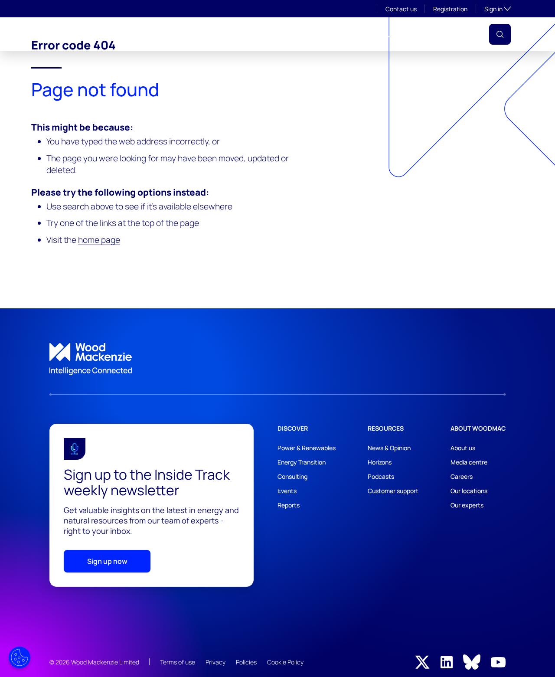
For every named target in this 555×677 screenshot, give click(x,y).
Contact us (401, 9)
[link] (277, 359)
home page (99, 239)
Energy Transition (302, 462)
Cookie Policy (285, 662)
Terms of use (177, 662)
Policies (246, 662)
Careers (462, 476)
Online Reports (353, 34)
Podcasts (381, 476)
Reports (289, 505)
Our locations (469, 491)
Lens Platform (408, 34)
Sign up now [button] (107, 561)
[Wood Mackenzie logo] (73, 33)
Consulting (292, 476)
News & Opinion (389, 448)
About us (463, 448)
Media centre (469, 462)
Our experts (467, 505)
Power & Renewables (307, 448)
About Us (138, 34)
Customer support (393, 491)
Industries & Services (195, 34)
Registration (450, 9)
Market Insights (264, 34)
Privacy (215, 662)
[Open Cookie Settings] (19, 657)
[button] (500, 34)
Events (309, 34)
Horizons (380, 462)
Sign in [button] (497, 8)
